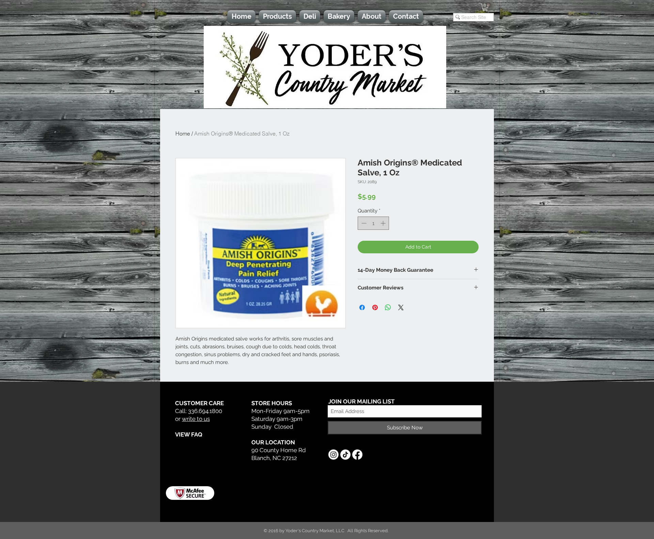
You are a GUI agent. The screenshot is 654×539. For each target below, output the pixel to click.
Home (182, 133)
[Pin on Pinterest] (375, 307)
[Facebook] (357, 454)
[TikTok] (345, 454)
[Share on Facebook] (362, 307)
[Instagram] (333, 454)
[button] (485, 7)
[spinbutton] (373, 223)
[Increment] (383, 223)
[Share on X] (401, 307)
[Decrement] (363, 223)
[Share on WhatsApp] (388, 307)
